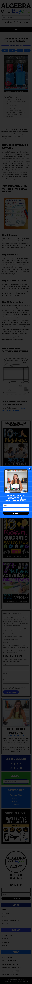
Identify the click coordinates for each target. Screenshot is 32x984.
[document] (16, 492)
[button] (30, 469)
